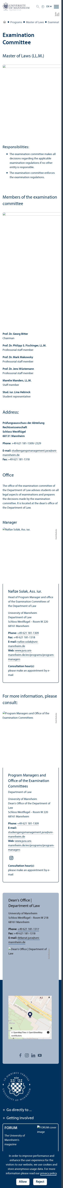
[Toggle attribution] (48, 1032)
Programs (16, 22)
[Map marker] (30, 1015)
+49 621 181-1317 (28, 929)
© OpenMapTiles (18, 1032)
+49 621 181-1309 (28, 633)
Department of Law (4, 22)
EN (47, 6)
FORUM (11, 1128)
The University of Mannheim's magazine (15, 1140)
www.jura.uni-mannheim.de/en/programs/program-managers (31, 655)
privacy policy (48, 1173)
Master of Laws (35, 22)
